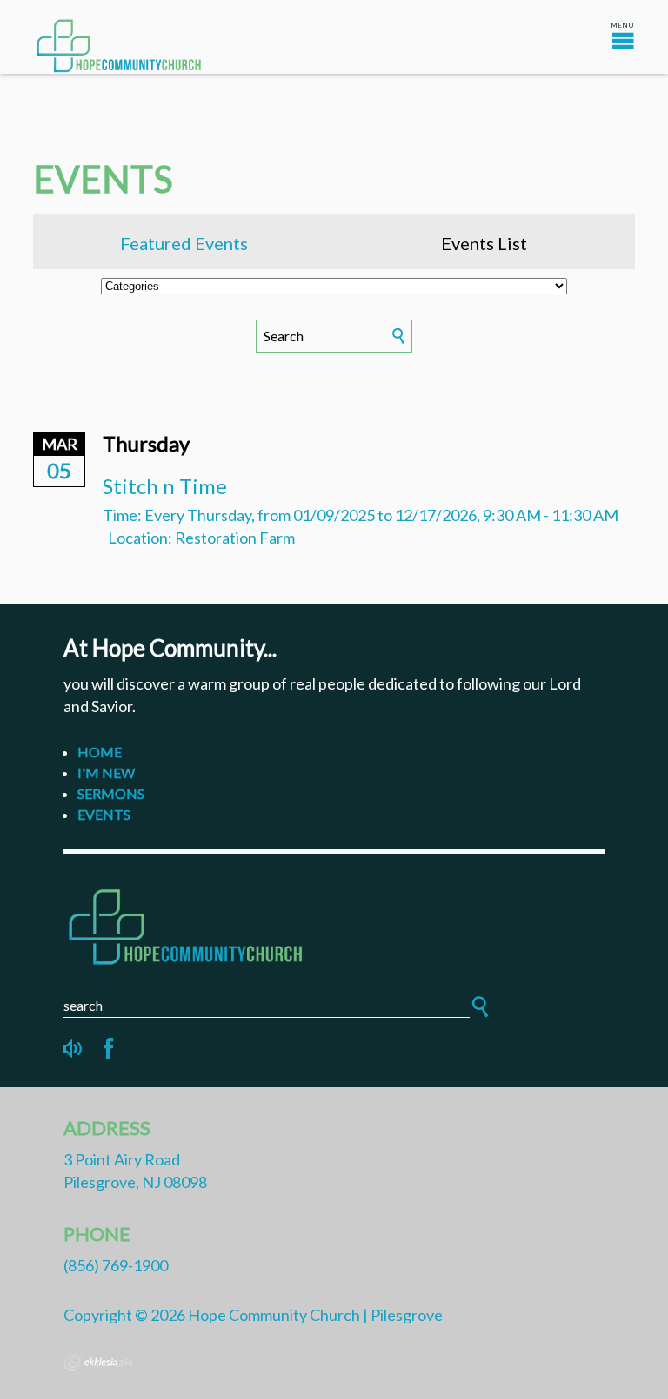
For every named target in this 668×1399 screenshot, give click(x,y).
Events (103, 814)
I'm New (106, 772)
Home (99, 751)
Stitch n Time (165, 485)
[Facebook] (108, 1049)
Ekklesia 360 (98, 1362)
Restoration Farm (235, 537)
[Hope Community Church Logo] (334, 924)
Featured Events (184, 243)
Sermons (110, 793)
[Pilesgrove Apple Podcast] (73, 1049)
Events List (484, 243)
